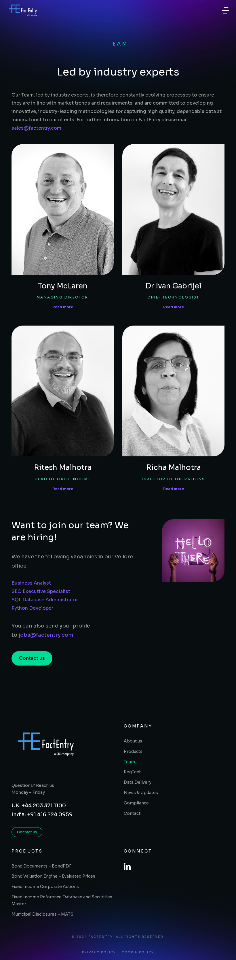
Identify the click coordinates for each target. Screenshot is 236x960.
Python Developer (32, 608)
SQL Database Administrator (45, 600)
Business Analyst (31, 583)
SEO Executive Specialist (41, 591)
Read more (62, 307)
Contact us (32, 658)
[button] (225, 10)
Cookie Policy (138, 952)
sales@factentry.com (36, 128)
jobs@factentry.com (45, 635)
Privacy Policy (99, 952)
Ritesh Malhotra (63, 467)
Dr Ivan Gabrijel (173, 285)
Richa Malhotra (173, 467)
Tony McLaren (62, 285)
